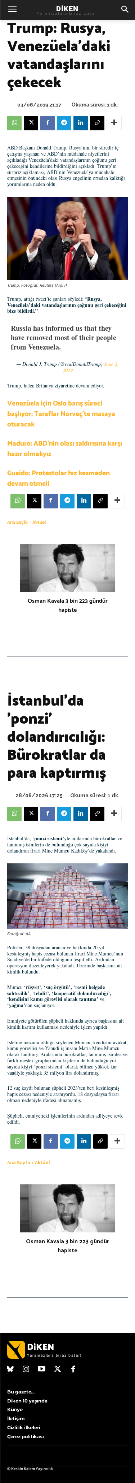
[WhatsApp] (14, 123)
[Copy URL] (97, 123)
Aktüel (39, 522)
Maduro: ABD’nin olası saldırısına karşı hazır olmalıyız (64, 449)
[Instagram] (26, 1369)
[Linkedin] (80, 123)
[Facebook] (47, 123)
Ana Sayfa (17, 522)
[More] (114, 123)
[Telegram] (64, 123)
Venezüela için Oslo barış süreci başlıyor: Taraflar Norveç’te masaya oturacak (61, 414)
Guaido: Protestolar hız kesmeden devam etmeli (58, 478)
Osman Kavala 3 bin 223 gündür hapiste (68, 605)
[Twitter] (57, 1369)
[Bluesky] (10, 1369)
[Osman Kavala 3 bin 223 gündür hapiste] (67, 568)
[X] (31, 123)
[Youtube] (42, 1369)
